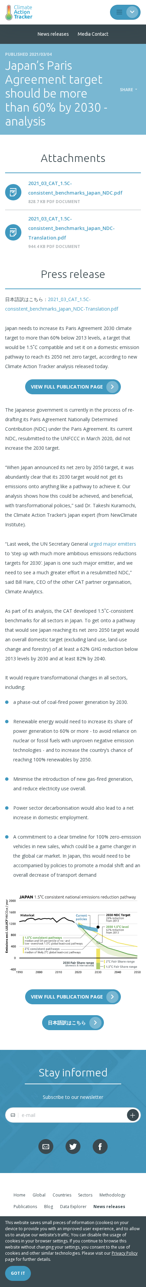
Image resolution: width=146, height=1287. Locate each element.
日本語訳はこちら (67, 1022)
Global (39, 1195)
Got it (18, 1273)
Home (19, 1195)
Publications (25, 1206)
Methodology (112, 1195)
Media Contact (93, 34)
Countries (62, 1195)
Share (127, 89)
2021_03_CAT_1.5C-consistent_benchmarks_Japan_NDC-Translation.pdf (71, 228)
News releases (53, 34)
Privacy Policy (125, 1253)
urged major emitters (112, 544)
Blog (48, 1206)
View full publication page (67, 386)
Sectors (85, 1195)
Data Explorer (73, 1206)
